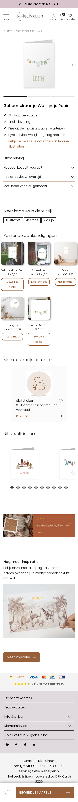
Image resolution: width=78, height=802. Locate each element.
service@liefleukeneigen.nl (39, 771)
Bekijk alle (23, 416)
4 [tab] (30, 487)
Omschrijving (13, 158)
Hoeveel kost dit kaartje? (22, 167)
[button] (54, 17)
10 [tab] (66, 487)
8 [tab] (54, 487)
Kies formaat (39, 281)
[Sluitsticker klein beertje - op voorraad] (39, 384)
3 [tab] (24, 487)
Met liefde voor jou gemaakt (25, 186)
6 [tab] (42, 487)
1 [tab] (12, 487)
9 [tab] (60, 487)
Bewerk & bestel (12, 284)
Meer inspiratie (18, 657)
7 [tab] (48, 487)
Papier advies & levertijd (22, 176)
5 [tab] (36, 487)
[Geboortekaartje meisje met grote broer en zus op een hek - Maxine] (24, 464)
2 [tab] (18, 487)
